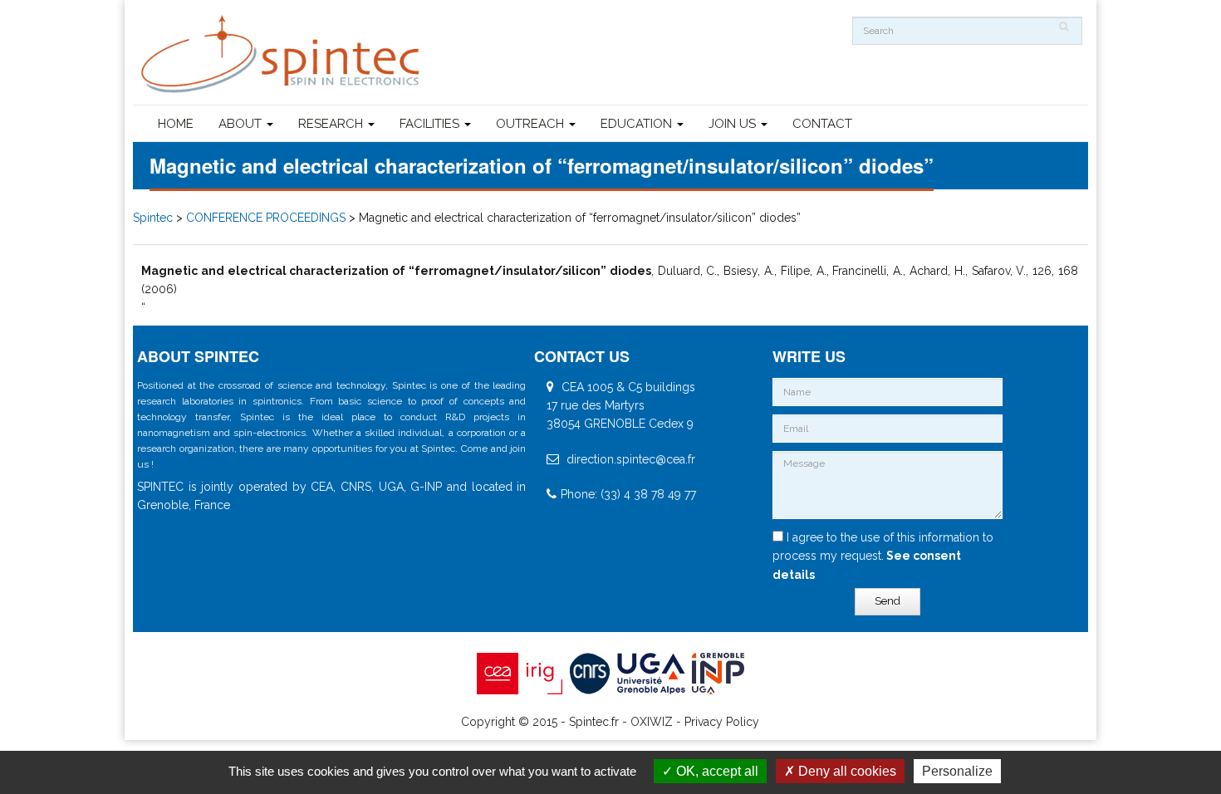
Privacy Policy (721, 721)
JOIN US (734, 123)
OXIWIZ (651, 721)
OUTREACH (531, 123)
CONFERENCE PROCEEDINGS (266, 217)
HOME (176, 123)
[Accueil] (282, 54)
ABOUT (241, 123)
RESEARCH (332, 123)
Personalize (957, 771)
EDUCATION (638, 123)
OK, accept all (715, 771)
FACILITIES (431, 123)
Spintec (153, 217)
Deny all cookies (845, 771)
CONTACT (822, 123)
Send (887, 601)
